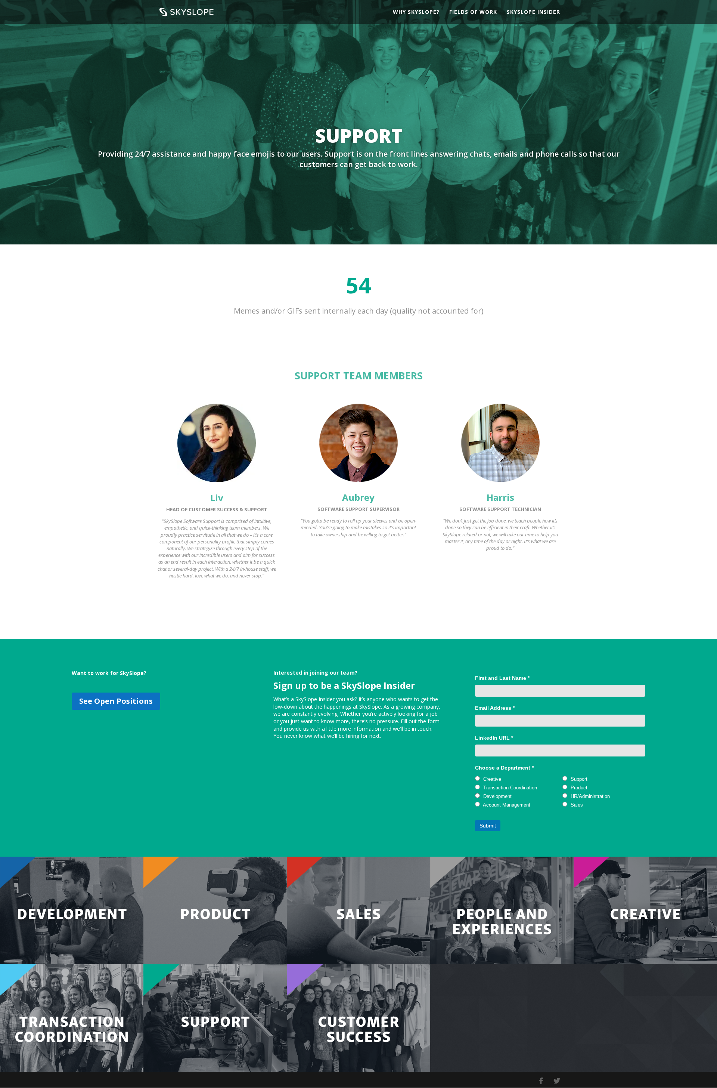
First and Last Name (502, 678)
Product (578, 787)
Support (578, 779)
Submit (487, 826)
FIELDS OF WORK (473, 12)
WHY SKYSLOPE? (416, 12)
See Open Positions (116, 701)
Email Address (495, 708)
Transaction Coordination (509, 787)
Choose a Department (504, 768)
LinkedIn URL (494, 738)
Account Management (506, 805)
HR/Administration (589, 796)
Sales (576, 805)
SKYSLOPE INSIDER (533, 12)
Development (497, 796)
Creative (491, 779)
